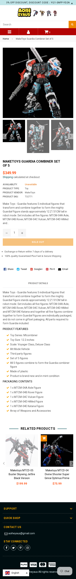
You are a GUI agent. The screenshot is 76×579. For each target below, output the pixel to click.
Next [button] (70, 136)
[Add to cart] (44, 438)
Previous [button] (3, 136)
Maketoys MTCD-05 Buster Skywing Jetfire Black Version (22, 474)
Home (6, 39)
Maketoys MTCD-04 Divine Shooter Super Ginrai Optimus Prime (57, 474)
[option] (13, 131)
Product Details (38, 283)
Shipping (8, 177)
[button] (16, 572)
